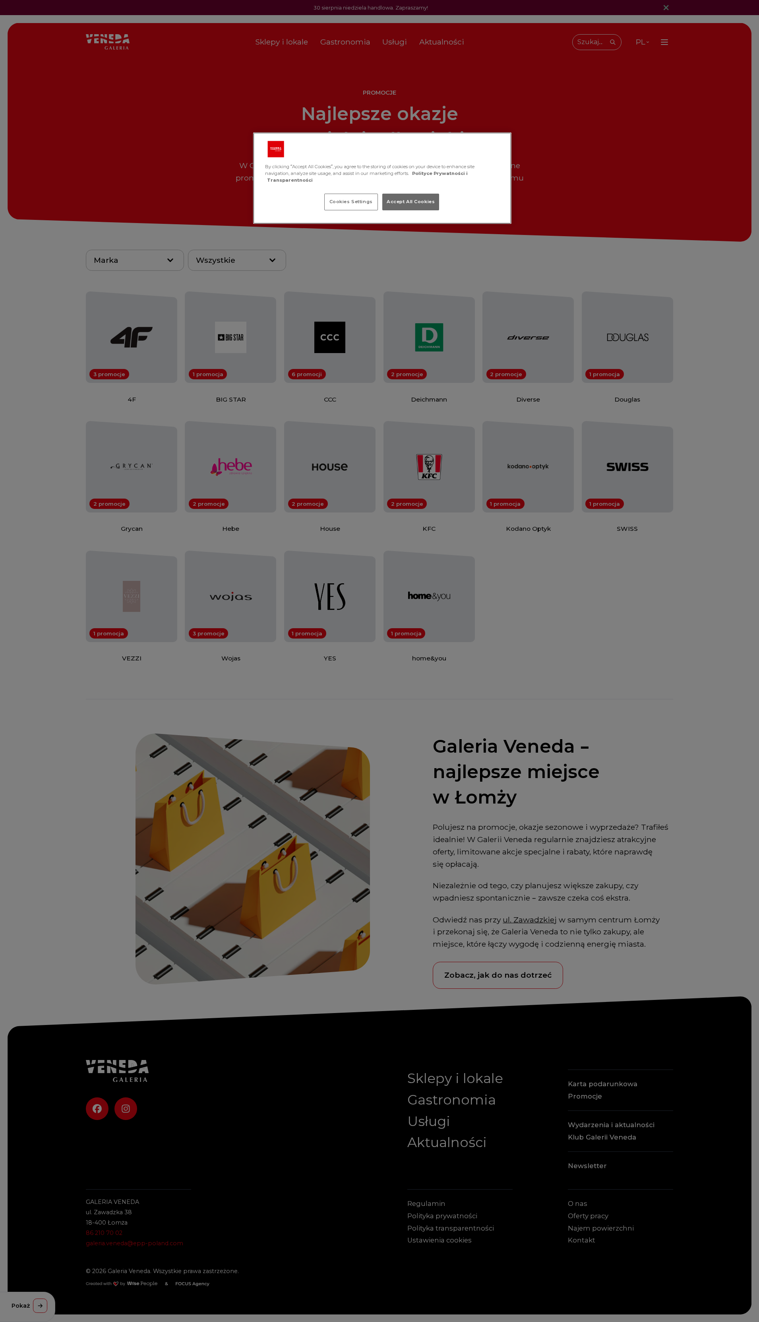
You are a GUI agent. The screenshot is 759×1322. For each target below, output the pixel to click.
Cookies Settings (351, 201)
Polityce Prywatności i (440, 173)
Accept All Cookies (411, 201)
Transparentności (290, 180)
